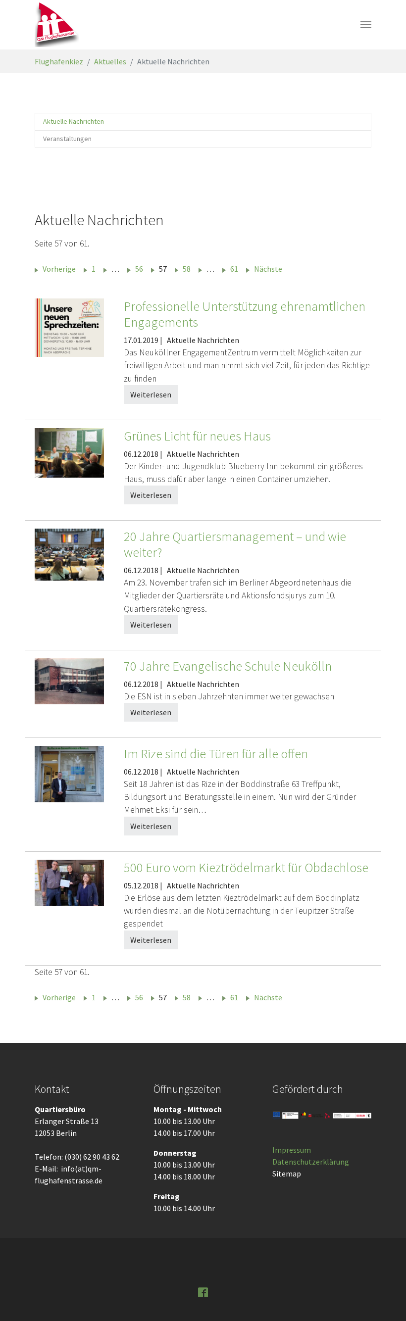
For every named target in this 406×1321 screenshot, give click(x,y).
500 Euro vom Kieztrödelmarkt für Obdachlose (246, 867)
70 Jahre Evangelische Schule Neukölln (228, 666)
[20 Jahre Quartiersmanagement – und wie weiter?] (69, 554)
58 (187, 269)
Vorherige (59, 269)
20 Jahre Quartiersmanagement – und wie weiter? (235, 544)
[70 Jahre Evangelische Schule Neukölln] (69, 680)
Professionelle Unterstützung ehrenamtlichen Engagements (244, 314)
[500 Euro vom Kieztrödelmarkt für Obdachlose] (69, 881)
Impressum (291, 1150)
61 (234, 269)
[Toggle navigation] (365, 24)
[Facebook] (203, 1291)
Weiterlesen (150, 394)
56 (139, 269)
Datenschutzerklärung (310, 1162)
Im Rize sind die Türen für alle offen (216, 753)
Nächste (268, 269)
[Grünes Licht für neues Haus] (69, 452)
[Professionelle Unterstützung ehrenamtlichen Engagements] (69, 327)
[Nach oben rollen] (384, 1299)
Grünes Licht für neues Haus (197, 436)
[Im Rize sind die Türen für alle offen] (69, 773)
